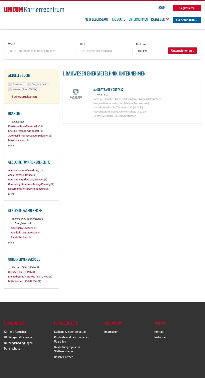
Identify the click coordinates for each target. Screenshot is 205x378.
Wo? (82, 44)
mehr (11, 145)
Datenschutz (12, 348)
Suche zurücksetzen (24, 97)
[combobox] (42, 51)
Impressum (111, 332)
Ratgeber (158, 19)
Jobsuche (118, 19)
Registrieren (187, 8)
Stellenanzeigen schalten (70, 332)
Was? (11, 44)
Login (162, 7)
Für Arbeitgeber (185, 20)
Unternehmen (138, 19)
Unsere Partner (63, 357)
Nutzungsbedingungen (18, 343)
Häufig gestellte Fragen (18, 337)
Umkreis (141, 44)
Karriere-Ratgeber (15, 332)
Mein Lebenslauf (97, 19)
